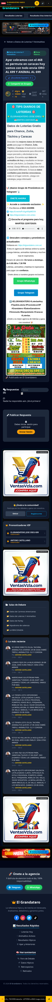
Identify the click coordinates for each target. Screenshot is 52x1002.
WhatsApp (35, 887)
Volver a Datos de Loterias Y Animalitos (26, 41)
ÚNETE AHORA (18, 198)
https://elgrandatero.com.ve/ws (22, 215)
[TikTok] (35, 917)
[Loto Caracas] (26, 473)
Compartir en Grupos (21, 83)
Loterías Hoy (27, 932)
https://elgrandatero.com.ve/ (30, 245)
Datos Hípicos (27, 962)
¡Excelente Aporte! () (22, 78)
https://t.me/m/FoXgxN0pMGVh (22, 212)
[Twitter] (29, 917)
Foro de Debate (27, 958)
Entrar (15, 513)
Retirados (27, 971)
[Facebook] (16, 917)
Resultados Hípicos (27, 940)
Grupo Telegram (26, 293)
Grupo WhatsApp (26, 281)
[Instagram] (22, 917)
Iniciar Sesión (26, 431)
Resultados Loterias (13, 15)
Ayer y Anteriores (27, 944)
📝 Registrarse (28, 7)
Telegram (16, 887)
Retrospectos (27, 967)
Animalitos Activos (27, 936)
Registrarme (36, 514)
